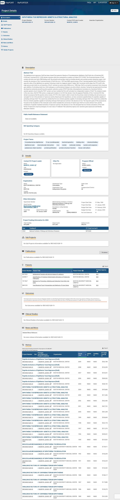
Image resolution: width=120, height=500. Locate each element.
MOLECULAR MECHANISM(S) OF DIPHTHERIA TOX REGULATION (44, 444)
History (5, 46)
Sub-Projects (8, 25)
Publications (7, 28)
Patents (5, 32)
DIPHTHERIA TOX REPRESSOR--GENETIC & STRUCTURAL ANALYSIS (45, 415)
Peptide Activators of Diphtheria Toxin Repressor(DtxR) (41, 359)
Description (6, 17)
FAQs (89, 2)
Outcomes (6, 35)
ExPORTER (102, 2)
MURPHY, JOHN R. (29, 165)
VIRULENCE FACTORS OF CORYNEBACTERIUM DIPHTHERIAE (42, 465)
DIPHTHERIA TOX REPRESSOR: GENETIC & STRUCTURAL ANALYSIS (45, 387)
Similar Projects (8, 50)
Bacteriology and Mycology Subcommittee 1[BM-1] (32, 206)
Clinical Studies (8, 39)
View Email (28, 174)
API (94, 2)
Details (5, 21)
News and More (8, 43)
